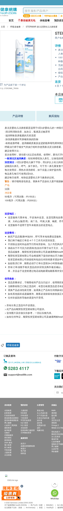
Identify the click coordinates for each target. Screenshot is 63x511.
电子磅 (23, 450)
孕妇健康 (54, 451)
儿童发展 (7, 452)
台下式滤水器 (42, 415)
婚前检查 (7, 427)
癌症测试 (7, 437)
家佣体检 (7, 440)
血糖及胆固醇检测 (28, 446)
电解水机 (40, 430)
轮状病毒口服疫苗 (28, 430)
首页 (11, 20)
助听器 (23, 453)
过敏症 (7, 432)
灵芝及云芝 (55, 420)
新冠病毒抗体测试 (11, 418)
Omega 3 (55, 425)
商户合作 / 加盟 (36, 505)
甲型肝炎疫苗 (26, 420)
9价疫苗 (24, 413)
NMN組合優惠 (50, 15)
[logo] (8, 16)
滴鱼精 (54, 422)
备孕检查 (7, 430)
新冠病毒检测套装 (11, 420)
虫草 (53, 418)
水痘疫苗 (24, 427)
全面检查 (7, 410)
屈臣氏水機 (36, 15)
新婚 (20, 507)
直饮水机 (40, 410)
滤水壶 (39, 420)
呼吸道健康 (13, 345)
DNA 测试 (8, 442)
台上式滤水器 (42, 413)
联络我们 (49, 505)
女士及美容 (55, 436)
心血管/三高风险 (10, 425)
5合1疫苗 (24, 422)
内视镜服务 (8, 435)
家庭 (41, 507)
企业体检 (7, 455)
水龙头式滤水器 (43, 418)
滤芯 (38, 427)
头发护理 (54, 449)
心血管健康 (55, 441)
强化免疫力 (55, 431)
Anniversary (30, 507)
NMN (53, 410)
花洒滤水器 (41, 425)
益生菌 (54, 415)
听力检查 (7, 447)
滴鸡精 (54, 413)
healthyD (50, 507)
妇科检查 (7, 413)
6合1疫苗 (24, 425)
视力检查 (7, 445)
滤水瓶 (39, 422)
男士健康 (7, 422)
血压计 (23, 443)
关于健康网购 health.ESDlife (15, 505)
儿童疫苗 (24, 410)
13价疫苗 (24, 418)
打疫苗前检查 (9, 415)
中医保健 (7, 450)
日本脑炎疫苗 (26, 432)
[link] (11, 480)
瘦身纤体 (54, 439)
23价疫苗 (24, 415)
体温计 (23, 448)
